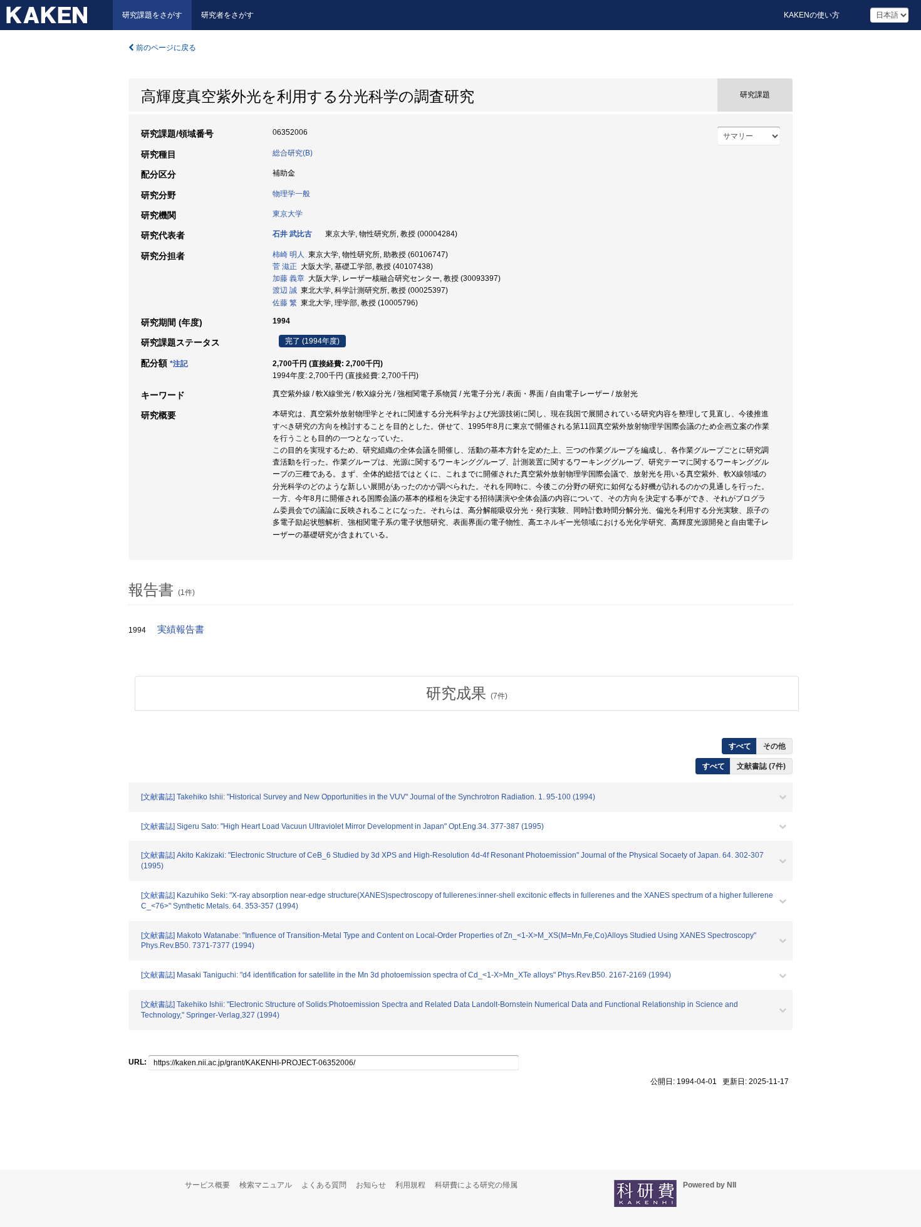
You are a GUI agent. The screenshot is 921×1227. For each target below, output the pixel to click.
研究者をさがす (227, 15)
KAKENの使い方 (812, 15)
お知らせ (371, 1185)
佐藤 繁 (285, 302)
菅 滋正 (285, 266)
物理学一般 (291, 193)
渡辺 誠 (285, 290)
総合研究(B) (293, 153)
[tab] (467, 693)
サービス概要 (207, 1185)
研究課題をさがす (152, 15)
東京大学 (288, 213)
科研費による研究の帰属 (476, 1185)
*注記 (179, 363)
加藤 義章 (288, 278)
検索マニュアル (265, 1185)
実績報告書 (180, 629)
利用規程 (410, 1185)
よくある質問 (323, 1185)
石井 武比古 (292, 233)
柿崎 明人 (288, 254)
